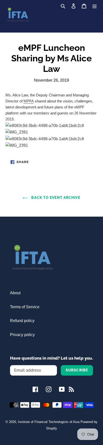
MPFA (29, 101)
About (15, 293)
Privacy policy (22, 335)
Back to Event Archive (55, 198)
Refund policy (22, 321)
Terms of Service (25, 307)
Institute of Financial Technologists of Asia (49, 422)
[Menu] (94, 6)
